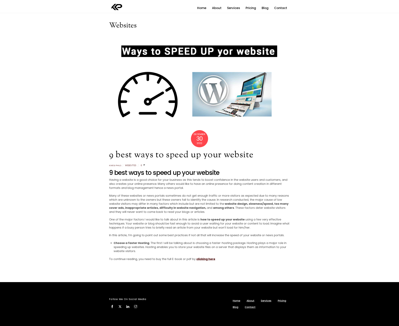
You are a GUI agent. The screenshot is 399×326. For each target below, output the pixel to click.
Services (233, 8)
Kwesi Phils (115, 165)
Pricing (251, 8)
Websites (131, 165)
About (216, 8)
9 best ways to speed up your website (181, 155)
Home (201, 8)
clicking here (205, 259)
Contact (280, 8)
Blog (265, 8)
